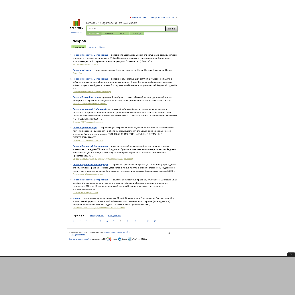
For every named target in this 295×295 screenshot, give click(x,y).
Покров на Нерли (82, 70)
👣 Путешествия (78, 235)
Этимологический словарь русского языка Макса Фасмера (99, 208)
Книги (122, 33)
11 (141, 221)
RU (173, 18)
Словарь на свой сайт (160, 18)
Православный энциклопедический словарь (92, 92)
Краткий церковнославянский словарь (90, 104)
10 (135, 221)
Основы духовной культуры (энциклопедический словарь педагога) (103, 159)
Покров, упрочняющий (85, 127)
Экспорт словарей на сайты (80, 239)
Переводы (108, 33)
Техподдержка (109, 232)
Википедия (77, 73)
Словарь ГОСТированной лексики (88, 122)
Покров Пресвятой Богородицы (90, 55)
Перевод (92, 47)
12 (148, 221)
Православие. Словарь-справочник (88, 174)
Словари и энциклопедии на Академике (111, 23)
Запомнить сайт (139, 18)
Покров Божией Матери (86, 97)
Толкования (93, 33)
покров (77, 198)
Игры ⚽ (137, 33)
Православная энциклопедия (85, 192)
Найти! (171, 28)
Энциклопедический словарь (85, 64)
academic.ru (76, 32)
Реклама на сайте (123, 232)
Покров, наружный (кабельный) (90, 109)
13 (155, 221)
